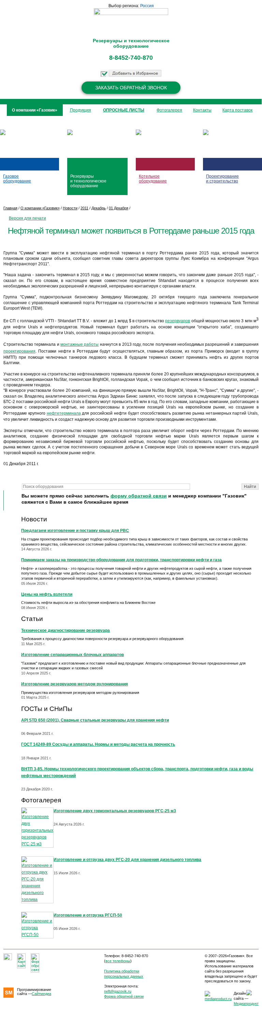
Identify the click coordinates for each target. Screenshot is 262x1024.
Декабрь (98, 208)
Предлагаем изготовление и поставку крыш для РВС (75, 530)
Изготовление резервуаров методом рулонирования (74, 684)
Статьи (32, 618)
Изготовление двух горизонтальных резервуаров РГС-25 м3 (115, 810)
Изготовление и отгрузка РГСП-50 (88, 915)
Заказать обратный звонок (131, 87)
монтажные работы (79, 344)
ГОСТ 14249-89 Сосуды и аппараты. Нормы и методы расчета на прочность (98, 744)
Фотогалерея (41, 800)
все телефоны (117, 961)
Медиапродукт (246, 1003)
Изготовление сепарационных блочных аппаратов (72, 654)
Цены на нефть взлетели (46, 594)
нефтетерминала (64, 413)
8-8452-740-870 (131, 57)
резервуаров (177, 320)
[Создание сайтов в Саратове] (218, 999)
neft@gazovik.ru (117, 991)
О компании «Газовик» (40, 208)
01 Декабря (118, 208)
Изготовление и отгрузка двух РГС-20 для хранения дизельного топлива (127, 859)
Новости (34, 519)
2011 (84, 208)
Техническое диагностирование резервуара (65, 630)
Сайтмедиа (41, 994)
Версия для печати (27, 218)
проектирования (19, 351)
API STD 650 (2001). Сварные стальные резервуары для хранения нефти (95, 720)
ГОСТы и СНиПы (46, 708)
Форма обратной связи (124, 996)
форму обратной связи (139, 496)
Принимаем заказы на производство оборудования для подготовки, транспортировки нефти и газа (121, 560)
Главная (10, 208)
